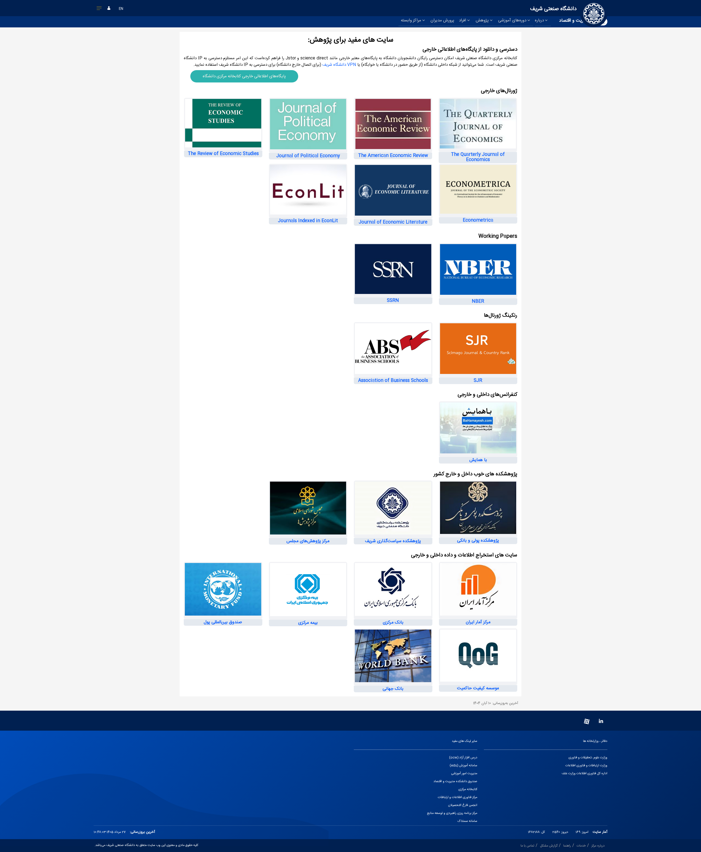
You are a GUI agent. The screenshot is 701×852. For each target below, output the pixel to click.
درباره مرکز (598, 845)
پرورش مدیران (442, 20)
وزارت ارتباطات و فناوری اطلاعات (586, 765)
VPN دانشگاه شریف (339, 64)
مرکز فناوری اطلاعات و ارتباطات (457, 797)
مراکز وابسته (411, 20)
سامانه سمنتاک (467, 821)
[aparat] (587, 721)
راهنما (567, 845)
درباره (540, 20)
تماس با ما (527, 845)
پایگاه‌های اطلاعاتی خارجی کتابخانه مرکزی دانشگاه (244, 76)
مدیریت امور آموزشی (464, 773)
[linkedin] (601, 721)
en (121, 9)
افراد (463, 20)
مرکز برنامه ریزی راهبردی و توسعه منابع (452, 813)
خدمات (581, 845)
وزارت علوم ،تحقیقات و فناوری (587, 757)
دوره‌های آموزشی (512, 20)
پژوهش (483, 20)
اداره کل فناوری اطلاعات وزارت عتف (584, 773)
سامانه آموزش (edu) (463, 765)
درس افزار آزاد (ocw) (463, 757)
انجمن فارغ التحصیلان (462, 805)
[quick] (99, 9)
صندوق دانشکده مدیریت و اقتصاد (455, 781)
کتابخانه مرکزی (467, 789)
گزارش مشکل (549, 845)
